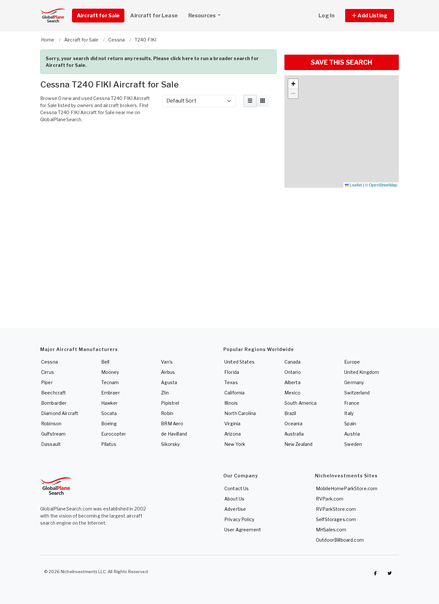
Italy (349, 413)
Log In (326, 16)
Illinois (231, 403)
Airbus (168, 372)
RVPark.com (329, 498)
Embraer (110, 392)
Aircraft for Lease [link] (154, 16)
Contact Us (236, 488)
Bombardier (54, 403)
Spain (350, 423)
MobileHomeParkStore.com (346, 488)
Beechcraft (53, 392)
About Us (234, 498)
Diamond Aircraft (59, 413)
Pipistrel (170, 403)
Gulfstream (53, 434)
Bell (105, 362)
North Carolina (240, 413)
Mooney (110, 372)
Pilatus (108, 444)
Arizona (232, 434)
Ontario (292, 372)
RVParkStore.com (336, 509)
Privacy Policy (239, 519)
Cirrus (47, 372)
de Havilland (174, 434)
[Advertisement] (158, 143)
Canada (292, 362)
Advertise (235, 509)
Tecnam (110, 382)
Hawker (109, 403)
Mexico (292, 392)
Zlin (165, 392)
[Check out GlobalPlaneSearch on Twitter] (390, 573)
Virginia (232, 423)
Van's (167, 362)
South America (300, 403)
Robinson (51, 423)
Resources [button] (202, 16)
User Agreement (242, 529)
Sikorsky (170, 444)
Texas (231, 382)
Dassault (51, 444)
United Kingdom (361, 372)
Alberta (292, 382)
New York (234, 444)
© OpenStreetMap (381, 184)
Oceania (293, 423)
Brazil (290, 413)
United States (239, 362)
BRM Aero (172, 423)
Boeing (109, 423)
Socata (109, 413)
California (234, 392)
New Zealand (298, 444)
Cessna (49, 362)
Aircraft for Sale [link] (98, 16)
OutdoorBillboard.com (340, 540)
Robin (167, 413)
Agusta (169, 382)
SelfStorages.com (336, 519)
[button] (369, 16)
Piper (47, 382)
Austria (352, 434)
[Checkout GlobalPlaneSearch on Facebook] (375, 573)
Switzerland (357, 392)
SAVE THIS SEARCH (341, 62)
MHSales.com (331, 529)
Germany (354, 382)
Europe (352, 362)
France (351, 403)
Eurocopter (113, 434)
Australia (294, 434)
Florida (231, 372)
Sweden (353, 444)
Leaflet (355, 184)
